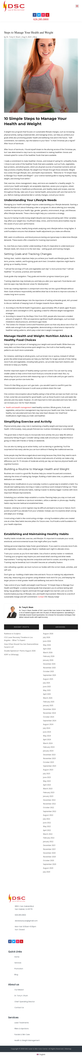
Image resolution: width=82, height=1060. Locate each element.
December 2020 (49, 853)
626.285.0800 (41, 19)
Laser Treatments (21, 1022)
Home (16, 957)
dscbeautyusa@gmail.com (26, 921)
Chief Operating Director (24, 1001)
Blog (35, 37)
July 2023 (46, 773)
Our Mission (19, 989)
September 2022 (49, 811)
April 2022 (47, 830)
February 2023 (48, 792)
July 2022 (46, 819)
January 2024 (48, 751)
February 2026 (48, 656)
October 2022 (48, 807)
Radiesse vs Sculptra (12, 633)
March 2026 (47, 652)
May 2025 (47, 690)
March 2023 (47, 788)
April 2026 (47, 649)
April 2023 (47, 785)
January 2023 (48, 796)
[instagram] (17, 941)
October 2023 (48, 762)
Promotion (18, 968)
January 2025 (48, 705)
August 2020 (48, 868)
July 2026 (46, 637)
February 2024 (48, 747)
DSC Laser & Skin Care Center (36, 1049)
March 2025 (47, 698)
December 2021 (49, 845)
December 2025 (49, 664)
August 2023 (48, 769)
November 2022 (49, 804)
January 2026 (48, 660)
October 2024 (48, 717)
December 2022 (49, 800)
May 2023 (47, 781)
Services (17, 963)
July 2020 (46, 872)
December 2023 (49, 754)
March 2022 (47, 834)
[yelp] (21, 941)
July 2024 (46, 728)
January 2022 (48, 841)
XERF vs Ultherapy (11, 654)
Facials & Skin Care (22, 1034)
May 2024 (47, 736)
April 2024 (47, 739)
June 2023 (47, 777)
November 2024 (49, 713)
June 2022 (47, 822)
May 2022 (47, 826)
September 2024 (49, 720)
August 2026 (48, 633)
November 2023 (49, 758)
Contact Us (19, 1007)
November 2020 (49, 856)
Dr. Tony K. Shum (13, 37)
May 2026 (47, 645)
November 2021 (49, 849)
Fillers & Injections (21, 1028)
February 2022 (48, 838)
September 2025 (49, 675)
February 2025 (48, 702)
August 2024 (48, 724)
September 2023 (49, 766)
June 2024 (47, 732)
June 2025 (47, 686)
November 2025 (49, 667)
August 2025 (48, 679)
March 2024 (47, 743)
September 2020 (49, 864)
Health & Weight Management (27, 1040)
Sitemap (68, 1049)
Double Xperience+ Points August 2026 (19, 651)
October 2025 (48, 671)
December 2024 (49, 709)
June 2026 (47, 641)
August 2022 (48, 815)
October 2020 (48, 860)
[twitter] (13, 941)
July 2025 (46, 683)
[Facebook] (10, 941)
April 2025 (47, 694)
